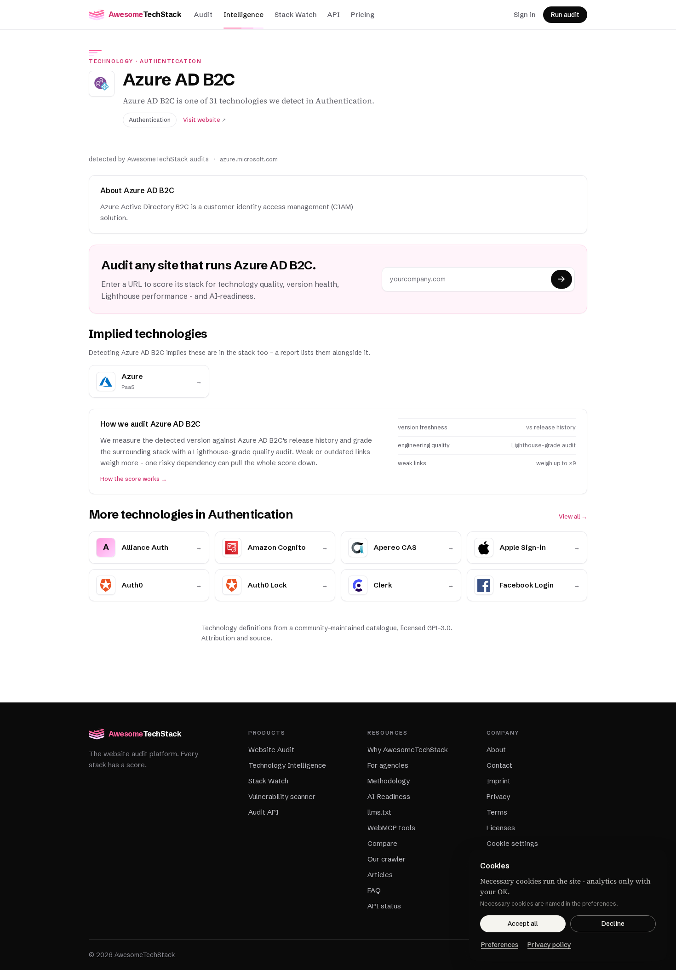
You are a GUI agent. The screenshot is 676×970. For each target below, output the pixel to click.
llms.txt (379, 812)
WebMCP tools (391, 827)
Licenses (501, 827)
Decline (613, 923)
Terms (497, 812)
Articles (380, 874)
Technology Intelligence (287, 765)
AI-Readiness (388, 796)
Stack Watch (295, 14)
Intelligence (243, 14)
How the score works (133, 478)
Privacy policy (549, 945)
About (496, 749)
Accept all (523, 923)
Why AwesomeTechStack (407, 749)
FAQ (374, 890)
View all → (573, 516)
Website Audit (271, 749)
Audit (203, 14)
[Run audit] (561, 279)
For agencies (387, 765)
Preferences (499, 945)
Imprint (498, 780)
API (333, 14)
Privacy (498, 796)
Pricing (362, 14)
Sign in (525, 14)
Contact (499, 765)
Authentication (171, 61)
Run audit (565, 15)
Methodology (388, 780)
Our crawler (386, 859)
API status (384, 906)
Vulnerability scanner (281, 796)
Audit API (263, 812)
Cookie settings (512, 843)
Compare (382, 843)
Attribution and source (235, 638)
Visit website (204, 119)
